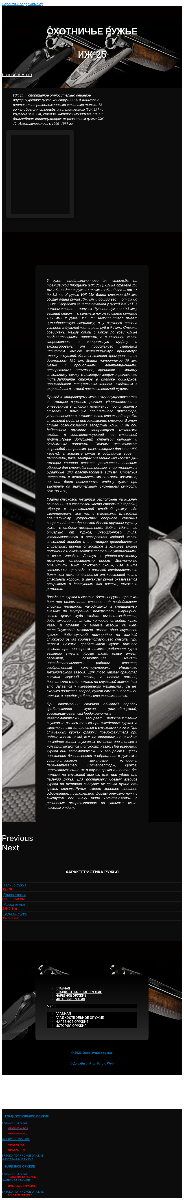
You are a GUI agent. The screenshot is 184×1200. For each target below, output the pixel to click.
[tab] (92, 885)
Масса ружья (14, 904)
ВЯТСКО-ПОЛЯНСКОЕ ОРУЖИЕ (23, 1155)
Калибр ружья (14, 885)
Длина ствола (14, 894)
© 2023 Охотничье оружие (92, 1052)
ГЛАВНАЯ (63, 988)
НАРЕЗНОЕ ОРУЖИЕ (71, 995)
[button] (17, 75)
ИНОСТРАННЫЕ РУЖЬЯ (17, 1159)
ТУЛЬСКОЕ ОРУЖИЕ (15, 1123)
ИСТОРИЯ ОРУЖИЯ (70, 999)
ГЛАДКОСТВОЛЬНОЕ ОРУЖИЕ (79, 992)
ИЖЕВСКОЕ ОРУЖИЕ (16, 1139)
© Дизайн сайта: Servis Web (92, 1063)
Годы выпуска (15, 914)
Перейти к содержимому (22, 4)
